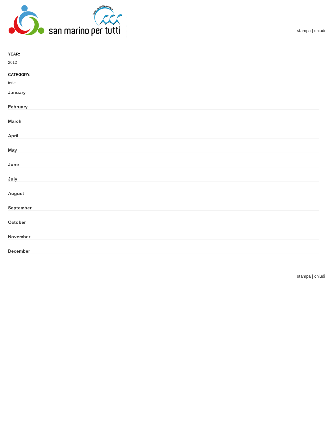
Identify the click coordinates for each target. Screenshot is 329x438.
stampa (304, 30)
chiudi (319, 30)
